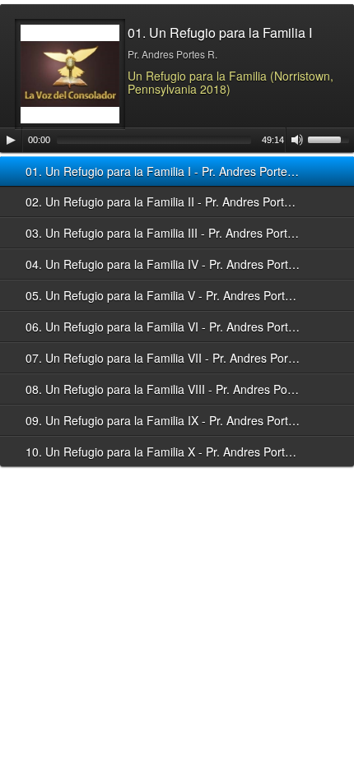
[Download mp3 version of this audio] (325, 171)
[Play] (10, 139)
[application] (177, 139)
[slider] (331, 138)
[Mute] (297, 139)
